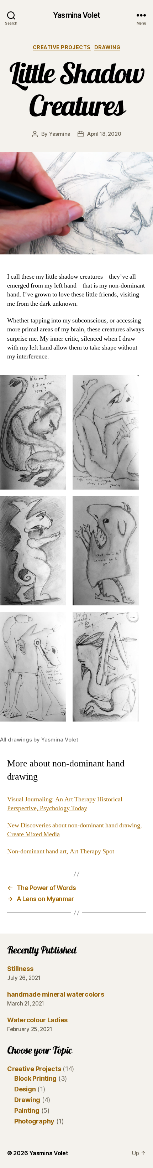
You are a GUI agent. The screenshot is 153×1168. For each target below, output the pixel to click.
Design (25, 1089)
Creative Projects (62, 47)
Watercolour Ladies (37, 1020)
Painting (26, 1110)
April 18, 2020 (104, 133)
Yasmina (59, 133)
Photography (34, 1121)
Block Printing (35, 1078)
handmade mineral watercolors (55, 994)
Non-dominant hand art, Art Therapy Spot (60, 851)
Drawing (107, 47)
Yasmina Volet (76, 15)
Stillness (20, 968)
